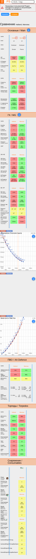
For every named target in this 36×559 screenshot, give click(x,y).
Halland (14, 38)
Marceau (22, 38)
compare (15, 14)
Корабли (5, 14)
